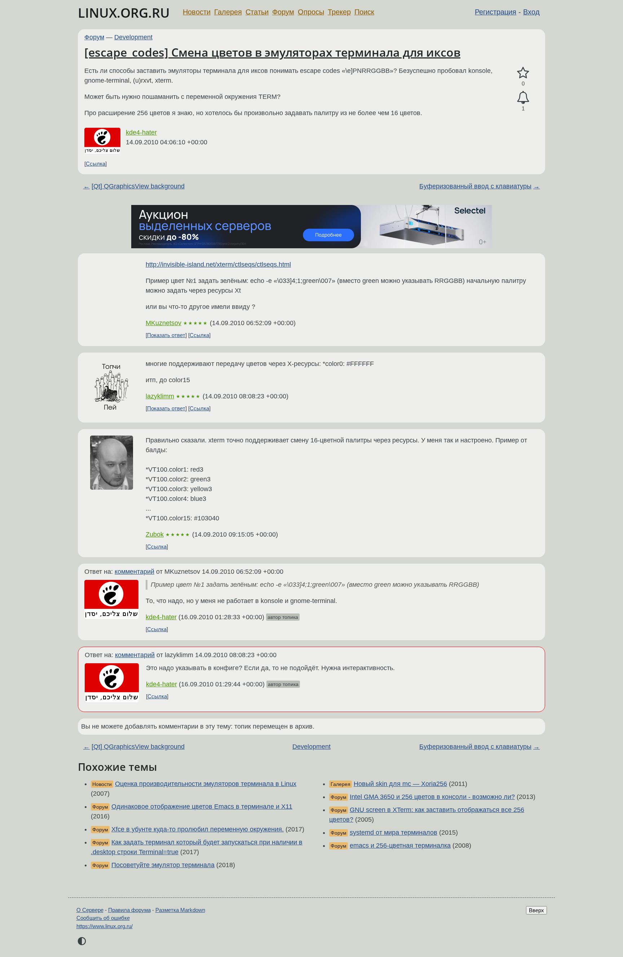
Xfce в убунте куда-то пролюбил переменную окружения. (197, 829)
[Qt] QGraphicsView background (138, 186)
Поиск (364, 12)
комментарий (134, 571)
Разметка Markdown (180, 910)
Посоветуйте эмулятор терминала (163, 865)
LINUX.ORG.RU (124, 13)
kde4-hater (141, 132)
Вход (531, 12)
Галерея (228, 12)
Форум (283, 12)
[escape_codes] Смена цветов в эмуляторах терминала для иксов (272, 52)
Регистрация (495, 12)
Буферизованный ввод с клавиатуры (475, 186)
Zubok (155, 534)
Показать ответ (166, 335)
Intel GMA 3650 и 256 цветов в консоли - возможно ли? (432, 796)
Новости (197, 12)
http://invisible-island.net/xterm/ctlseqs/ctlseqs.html (218, 264)
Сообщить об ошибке (103, 918)
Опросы (311, 12)
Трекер (339, 12)
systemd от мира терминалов (393, 832)
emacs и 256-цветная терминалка (400, 845)
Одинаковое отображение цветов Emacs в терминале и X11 (201, 806)
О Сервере (89, 910)
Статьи (257, 12)
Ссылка (95, 164)
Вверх (536, 910)
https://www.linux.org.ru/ (104, 926)
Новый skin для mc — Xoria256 (400, 783)
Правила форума (129, 910)
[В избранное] (523, 73)
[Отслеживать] (523, 97)
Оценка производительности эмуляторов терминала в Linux (205, 783)
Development (133, 37)
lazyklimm (160, 396)
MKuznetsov (163, 323)
